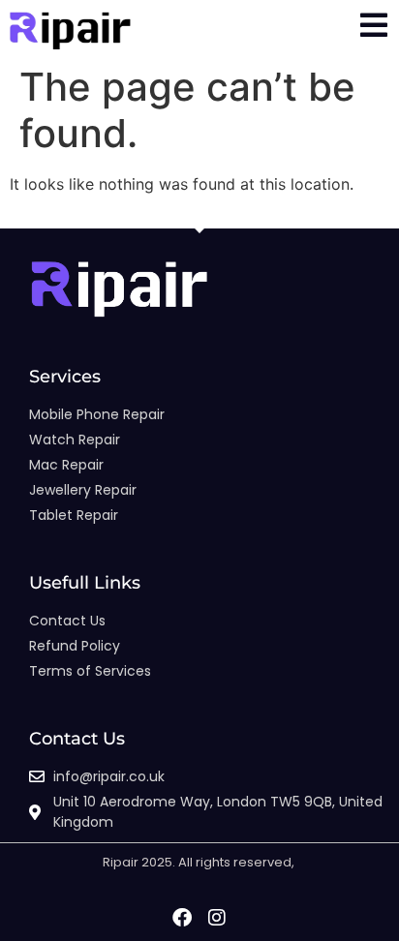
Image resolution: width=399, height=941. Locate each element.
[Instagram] (216, 917)
